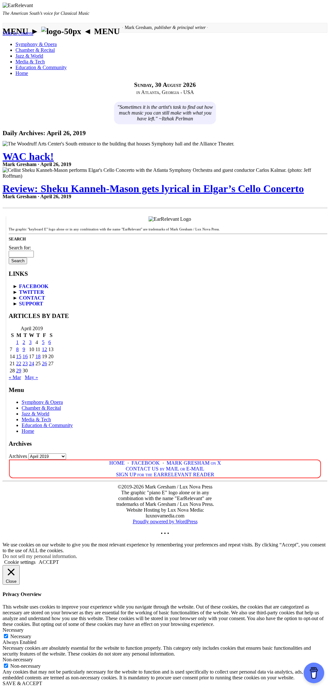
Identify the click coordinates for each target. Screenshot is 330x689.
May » (31, 377)
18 (38, 356)
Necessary (20, 636)
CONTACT (32, 298)
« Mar (15, 377)
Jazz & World (29, 56)
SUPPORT (31, 303)
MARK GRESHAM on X (194, 463)
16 (25, 356)
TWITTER (31, 292)
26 (44, 363)
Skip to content (18, 33)
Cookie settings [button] (19, 562)
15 (18, 356)
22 (18, 363)
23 (25, 363)
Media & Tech (30, 61)
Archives (18, 456)
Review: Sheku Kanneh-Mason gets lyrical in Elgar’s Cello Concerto (153, 188)
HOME (117, 463)
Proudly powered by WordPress (165, 521)
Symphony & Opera (36, 44)
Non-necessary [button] (18, 659)
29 (18, 370)
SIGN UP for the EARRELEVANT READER (165, 474)
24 (31, 363)
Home (21, 73)
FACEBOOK (33, 286)
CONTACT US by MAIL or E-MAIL (165, 468)
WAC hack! (28, 156)
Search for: (20, 247)
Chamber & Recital (35, 50)
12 (44, 349)
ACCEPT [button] (49, 562)
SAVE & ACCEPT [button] (22, 683)
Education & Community (41, 67)
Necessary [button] (13, 630)
